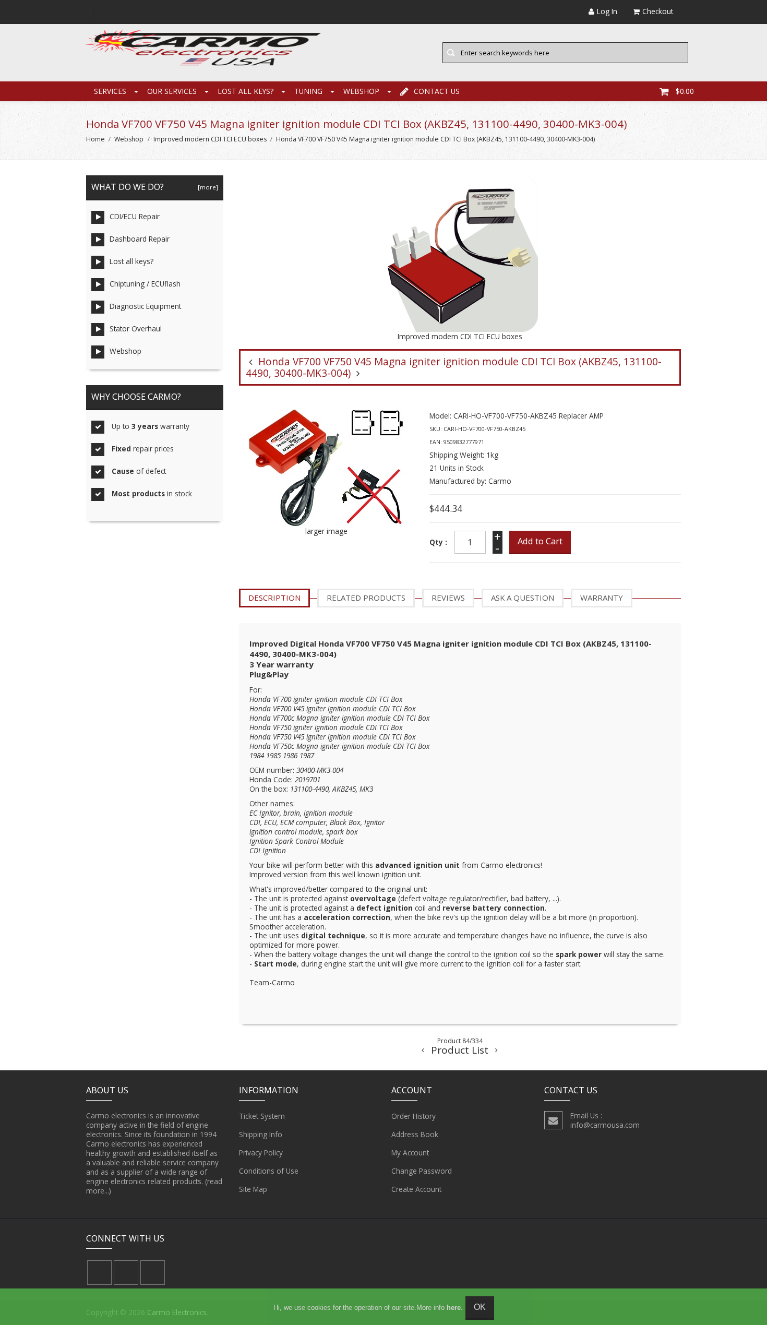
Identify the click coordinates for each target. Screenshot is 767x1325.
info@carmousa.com (605, 1125)
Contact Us (437, 91)
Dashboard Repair (140, 239)
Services (110, 91)
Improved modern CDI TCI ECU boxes (210, 139)
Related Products (366, 597)
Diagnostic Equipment (145, 306)
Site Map (253, 1189)
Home (95, 139)
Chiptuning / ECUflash (145, 284)
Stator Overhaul (136, 328)
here (454, 1307)
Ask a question (522, 597)
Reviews (448, 597)
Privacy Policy (261, 1152)
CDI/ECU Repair (135, 216)
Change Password (421, 1171)
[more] (206, 187)
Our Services (172, 91)
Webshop (361, 91)
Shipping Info (260, 1134)
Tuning (308, 91)
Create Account (416, 1189)
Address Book (414, 1134)
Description (274, 597)
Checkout (657, 11)
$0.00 (685, 91)
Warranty (601, 597)
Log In (607, 11)
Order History (413, 1116)
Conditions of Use (268, 1171)
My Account (410, 1152)
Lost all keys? (245, 91)
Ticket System (262, 1116)
